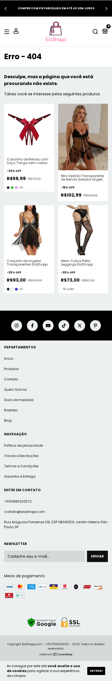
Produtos (11, 369)
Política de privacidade (23, 445)
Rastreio (11, 410)
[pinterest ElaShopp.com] (95, 325)
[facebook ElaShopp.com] (32, 325)
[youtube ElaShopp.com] (48, 325)
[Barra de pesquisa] (95, 32)
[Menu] (7, 32)
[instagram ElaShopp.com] (16, 325)
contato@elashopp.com (24, 511)
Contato (11, 379)
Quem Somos (15, 389)
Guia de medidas (19, 400)
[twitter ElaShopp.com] (79, 325)
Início (8, 358)
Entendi (96, 671)
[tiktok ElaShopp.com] (63, 325)
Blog (8, 420)
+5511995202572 (18, 501)
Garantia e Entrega (20, 476)
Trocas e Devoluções (21, 455)
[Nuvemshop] (56, 655)
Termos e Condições (21, 466)
